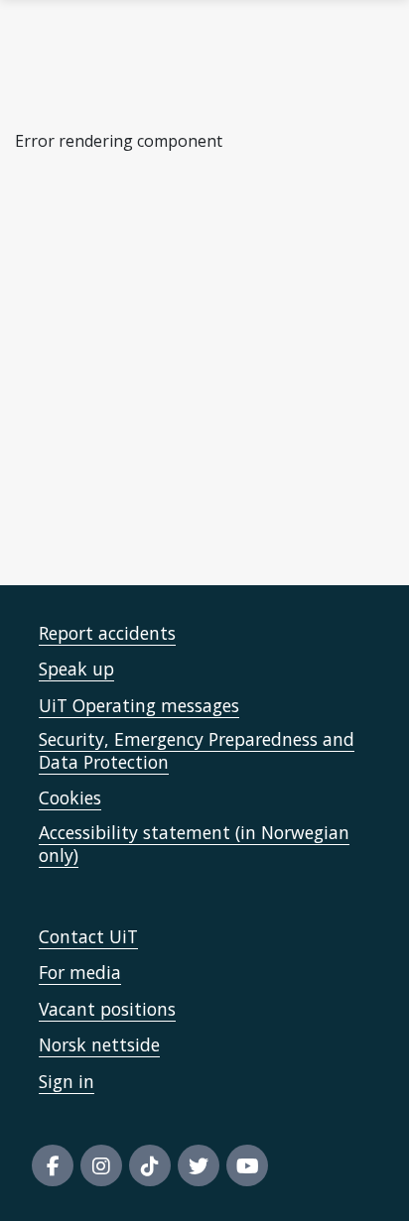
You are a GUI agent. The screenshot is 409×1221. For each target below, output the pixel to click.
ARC (58, 368)
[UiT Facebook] (52, 1165)
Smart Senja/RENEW (111, 507)
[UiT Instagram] (101, 1165)
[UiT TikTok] (150, 1165)
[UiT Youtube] (247, 1165)
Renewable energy (113, 313)
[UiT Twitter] (198, 1165)
